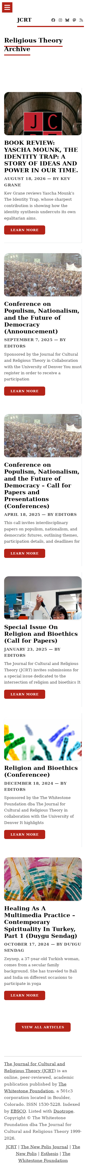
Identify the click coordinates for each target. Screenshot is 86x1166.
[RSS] (81, 20)
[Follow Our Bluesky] (67, 20)
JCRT (11, 1146)
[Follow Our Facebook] (53, 20)
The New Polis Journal (44, 1146)
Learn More (25, 230)
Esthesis (49, 1153)
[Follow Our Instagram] (60, 20)
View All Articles (43, 1027)
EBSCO (18, 1111)
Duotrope (63, 1111)
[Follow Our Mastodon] (74, 20)
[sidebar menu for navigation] (7, 7)
